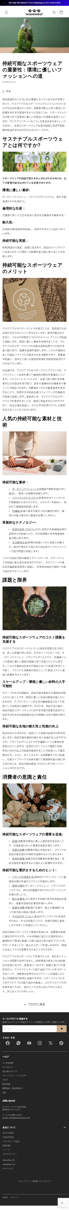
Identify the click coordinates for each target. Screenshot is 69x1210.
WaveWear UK (9, 1164)
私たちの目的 (8, 1133)
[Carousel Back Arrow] (4, 3)
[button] (6, 12)
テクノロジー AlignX (11, 1141)
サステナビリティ (10, 1154)
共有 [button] (8, 91)
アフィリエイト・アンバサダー (14, 1076)
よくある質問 (7, 1063)
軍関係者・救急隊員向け (12, 1088)
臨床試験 (6, 1145)
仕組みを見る (8, 1137)
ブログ (5, 1080)
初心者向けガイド (9, 1071)
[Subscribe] (62, 1028)
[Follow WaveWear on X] (50, 1043)
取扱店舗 (6, 1084)
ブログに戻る (36, 1004)
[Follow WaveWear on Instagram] (39, 1043)
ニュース (6, 1150)
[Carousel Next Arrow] (65, 3)
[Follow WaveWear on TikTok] (61, 1043)
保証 (4, 1092)
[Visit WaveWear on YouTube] (29, 1043)
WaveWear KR (9, 1160)
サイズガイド (7, 1067)
